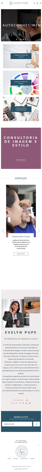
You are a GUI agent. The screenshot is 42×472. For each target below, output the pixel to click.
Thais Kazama (26, 466)
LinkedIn (26, 403)
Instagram (37, 3)
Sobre (9, 458)
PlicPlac (25, 469)
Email (27, 400)
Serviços (15, 458)
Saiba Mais (21, 160)
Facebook (34, 3)
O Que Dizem (24, 458)
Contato (32, 458)
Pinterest (40, 3)
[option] (21, 25)
